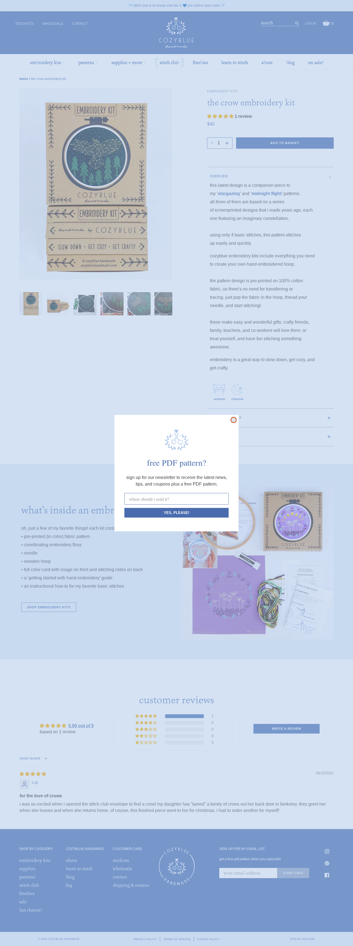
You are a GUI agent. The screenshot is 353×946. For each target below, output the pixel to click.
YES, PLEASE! (176, 513)
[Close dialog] (233, 420)
